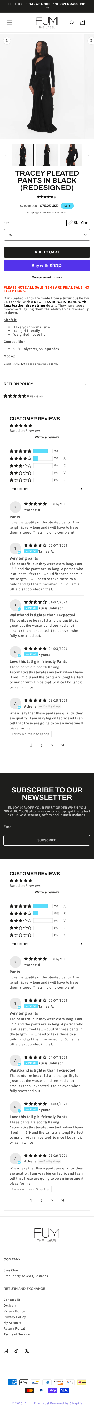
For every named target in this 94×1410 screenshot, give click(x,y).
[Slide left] (5, 156)
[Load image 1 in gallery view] (23, 155)
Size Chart (12, 1270)
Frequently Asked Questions (26, 1276)
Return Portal (14, 1328)
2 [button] (42, 745)
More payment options (47, 277)
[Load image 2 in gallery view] (47, 155)
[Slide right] (88, 156)
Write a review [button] (47, 437)
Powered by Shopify (66, 1403)
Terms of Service (17, 1334)
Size (46, 223)
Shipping (32, 212)
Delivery (10, 1305)
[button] (9, 22)
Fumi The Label (37, 1403)
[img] (36, 504)
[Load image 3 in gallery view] (71, 155)
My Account (13, 1322)
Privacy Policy (15, 1317)
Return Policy (14, 1311)
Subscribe (46, 840)
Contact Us (12, 1299)
